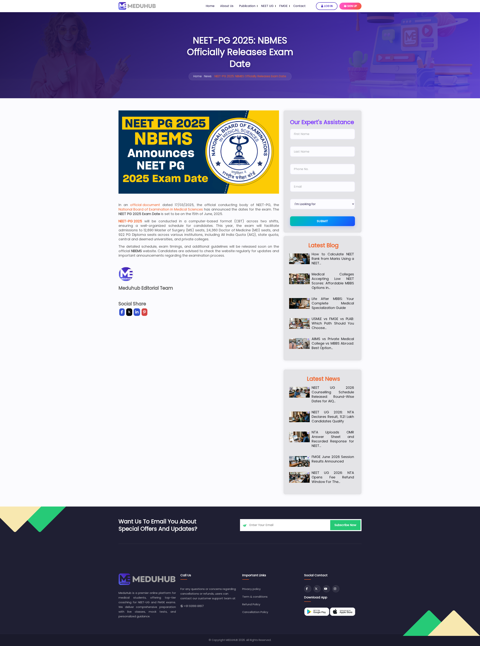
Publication (247, 6)
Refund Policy (251, 604)
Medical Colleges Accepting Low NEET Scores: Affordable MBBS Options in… (333, 281)
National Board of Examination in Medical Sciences (160, 209)
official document (145, 205)
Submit (322, 221)
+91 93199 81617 (193, 606)
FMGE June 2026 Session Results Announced (333, 459)
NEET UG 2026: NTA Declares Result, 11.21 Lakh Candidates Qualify (333, 416)
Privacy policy (251, 589)
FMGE (283, 6)
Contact (299, 6)
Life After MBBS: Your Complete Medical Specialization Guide (333, 303)
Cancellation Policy (255, 612)
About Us (226, 6)
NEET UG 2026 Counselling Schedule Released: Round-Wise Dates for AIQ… (333, 394)
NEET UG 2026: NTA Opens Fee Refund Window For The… (333, 477)
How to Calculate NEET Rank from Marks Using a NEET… (333, 258)
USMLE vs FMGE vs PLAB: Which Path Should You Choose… (333, 323)
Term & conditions (255, 597)
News (208, 76)
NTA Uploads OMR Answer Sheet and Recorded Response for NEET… (333, 439)
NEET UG (267, 6)
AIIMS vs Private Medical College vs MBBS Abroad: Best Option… (333, 343)
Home (210, 6)
